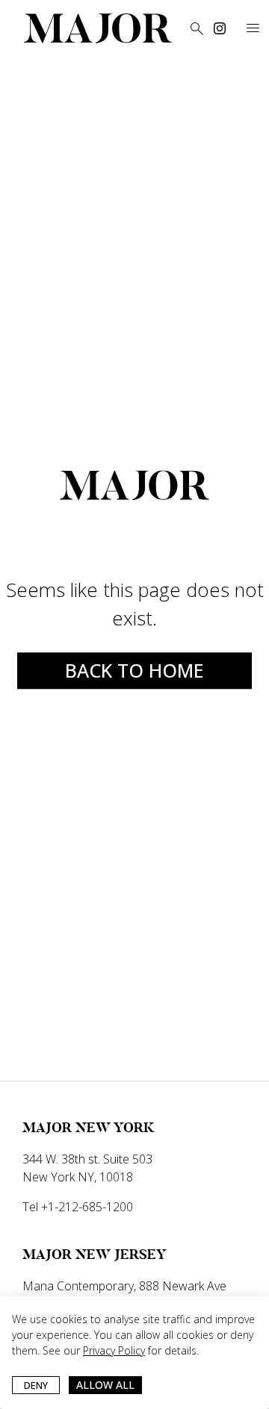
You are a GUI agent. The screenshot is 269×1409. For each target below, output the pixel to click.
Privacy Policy (114, 1350)
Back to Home (134, 670)
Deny (36, 1385)
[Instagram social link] (219, 28)
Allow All (105, 1385)
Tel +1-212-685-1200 (77, 1207)
